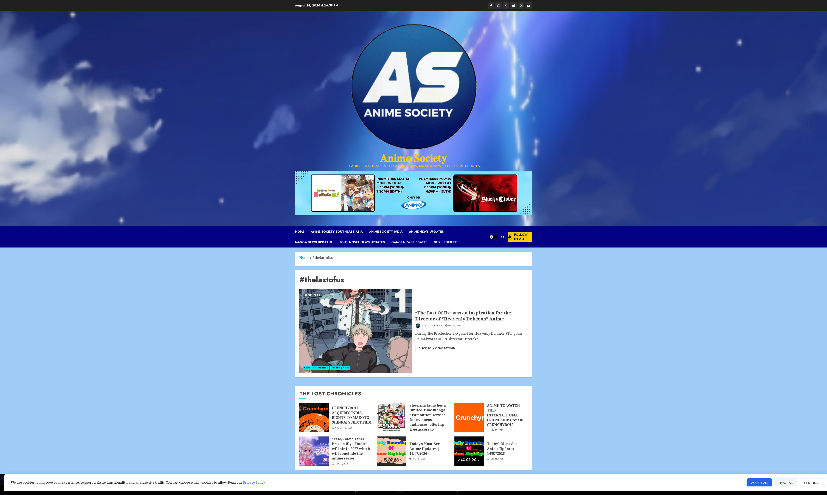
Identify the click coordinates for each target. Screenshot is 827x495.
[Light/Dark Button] (493, 237)
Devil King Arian (432, 325)
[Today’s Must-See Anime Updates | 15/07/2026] (391, 451)
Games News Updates (409, 242)
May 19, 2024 (454, 325)
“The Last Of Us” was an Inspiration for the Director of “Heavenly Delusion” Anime (463, 316)
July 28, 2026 (496, 430)
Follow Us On (521, 236)
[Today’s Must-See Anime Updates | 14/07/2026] (469, 451)
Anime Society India (386, 231)
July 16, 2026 (419, 458)
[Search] (502, 237)
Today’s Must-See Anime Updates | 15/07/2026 (424, 448)
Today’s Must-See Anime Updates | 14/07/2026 (502, 448)
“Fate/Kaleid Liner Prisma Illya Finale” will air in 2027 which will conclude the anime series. (351, 449)
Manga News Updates (313, 242)
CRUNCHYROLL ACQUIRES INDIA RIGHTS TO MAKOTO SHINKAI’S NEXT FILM (352, 415)
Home (299, 231)
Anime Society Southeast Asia (337, 231)
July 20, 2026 (341, 463)
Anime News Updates (426, 231)
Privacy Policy (254, 482)
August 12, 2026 (344, 427)
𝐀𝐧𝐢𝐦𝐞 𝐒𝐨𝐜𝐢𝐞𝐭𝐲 (413, 158)
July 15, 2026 (496, 458)
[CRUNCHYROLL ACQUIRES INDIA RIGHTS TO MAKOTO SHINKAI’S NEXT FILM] (314, 417)
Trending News (340, 367)
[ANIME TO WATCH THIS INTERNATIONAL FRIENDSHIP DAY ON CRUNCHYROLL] (469, 417)
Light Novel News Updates (362, 242)
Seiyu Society (445, 242)
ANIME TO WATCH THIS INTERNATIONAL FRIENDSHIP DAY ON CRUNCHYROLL (505, 415)
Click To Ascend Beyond (437, 348)
